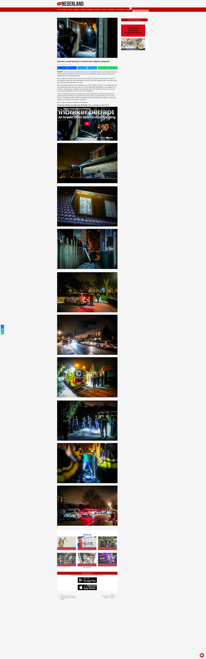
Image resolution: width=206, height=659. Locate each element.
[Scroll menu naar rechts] (131, 8)
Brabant (64, 9)
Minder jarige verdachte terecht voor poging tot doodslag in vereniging (66, 548)
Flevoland (76, 9)
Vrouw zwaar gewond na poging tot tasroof (87, 548)
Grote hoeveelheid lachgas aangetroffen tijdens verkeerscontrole (87, 565)
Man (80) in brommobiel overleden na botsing (108, 596)
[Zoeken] (134, 11)
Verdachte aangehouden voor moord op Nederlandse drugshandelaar (66, 565)
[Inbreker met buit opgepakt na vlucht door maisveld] (107, 541)
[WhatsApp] (107, 67)
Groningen (97, 9)
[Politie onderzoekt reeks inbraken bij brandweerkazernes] (107, 558)
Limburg (104, 9)
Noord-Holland (120, 9)
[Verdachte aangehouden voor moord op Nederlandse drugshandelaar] (66, 558)
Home (59, 9)
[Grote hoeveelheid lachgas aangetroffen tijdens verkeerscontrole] (87, 558)
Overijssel (128, 9)
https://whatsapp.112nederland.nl (98, 105)
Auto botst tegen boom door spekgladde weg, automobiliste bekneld (68, 597)
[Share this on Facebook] (67, 67)
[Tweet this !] (87, 67)
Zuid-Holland (111, 9)
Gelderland (90, 9)
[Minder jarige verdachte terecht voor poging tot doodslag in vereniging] (66, 541)
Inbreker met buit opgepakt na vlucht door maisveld (107, 548)
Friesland (83, 9)
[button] (202, 655)
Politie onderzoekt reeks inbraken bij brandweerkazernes (107, 565)
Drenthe (70, 9)
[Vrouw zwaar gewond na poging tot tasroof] (87, 541)
